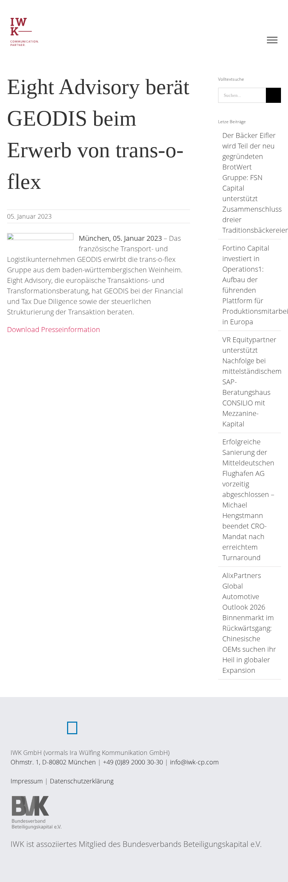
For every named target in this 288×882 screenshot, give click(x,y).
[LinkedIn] (72, 728)
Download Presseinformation (53, 329)
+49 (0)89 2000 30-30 (133, 762)
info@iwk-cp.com (194, 762)
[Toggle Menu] (272, 40)
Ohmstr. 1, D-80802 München (53, 762)
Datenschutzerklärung (81, 781)
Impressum (27, 781)
